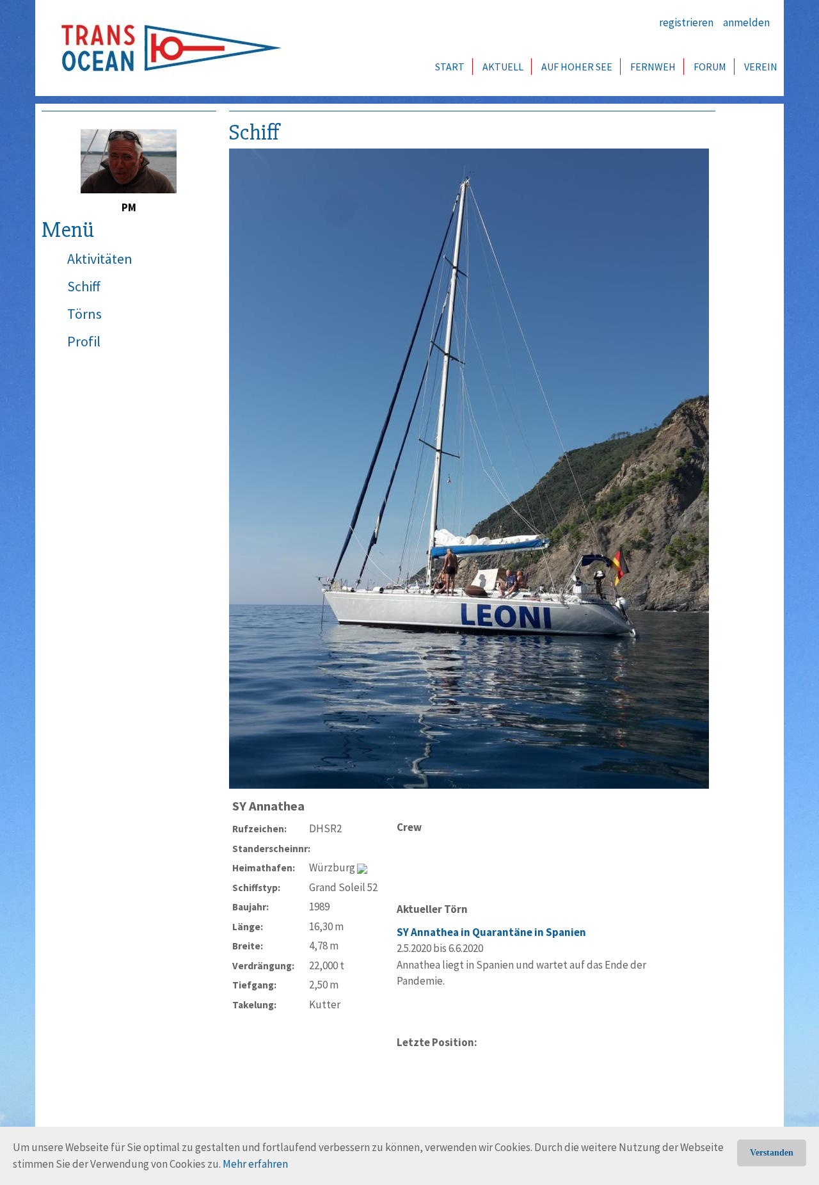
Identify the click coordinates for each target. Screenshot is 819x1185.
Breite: (247, 946)
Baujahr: (250, 907)
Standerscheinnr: (270, 848)
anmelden (746, 22)
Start (450, 66)
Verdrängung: (263, 966)
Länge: (247, 927)
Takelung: (254, 1005)
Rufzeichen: (259, 829)
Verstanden (771, 1152)
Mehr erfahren (255, 1164)
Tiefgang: (254, 985)
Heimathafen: (263, 868)
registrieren (686, 22)
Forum (710, 66)
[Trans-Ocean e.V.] (167, 48)
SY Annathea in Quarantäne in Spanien (491, 932)
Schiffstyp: (256, 888)
